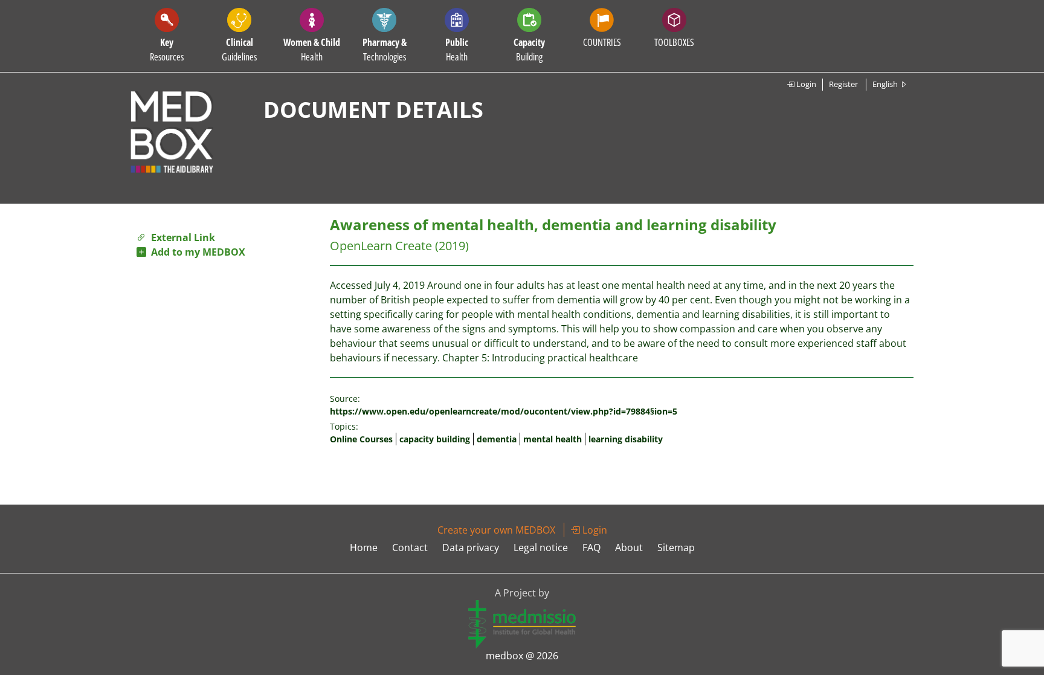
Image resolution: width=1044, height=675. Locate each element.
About (629, 547)
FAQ (591, 547)
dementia (497, 439)
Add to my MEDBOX (195, 252)
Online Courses (361, 439)
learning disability (625, 439)
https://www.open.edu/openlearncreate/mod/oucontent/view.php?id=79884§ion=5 (503, 411)
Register (843, 84)
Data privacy (470, 547)
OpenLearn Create (381, 245)
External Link (180, 237)
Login (805, 84)
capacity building (434, 439)
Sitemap (676, 547)
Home (364, 547)
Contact (410, 547)
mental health (552, 439)
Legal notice (541, 547)
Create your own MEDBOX (496, 530)
